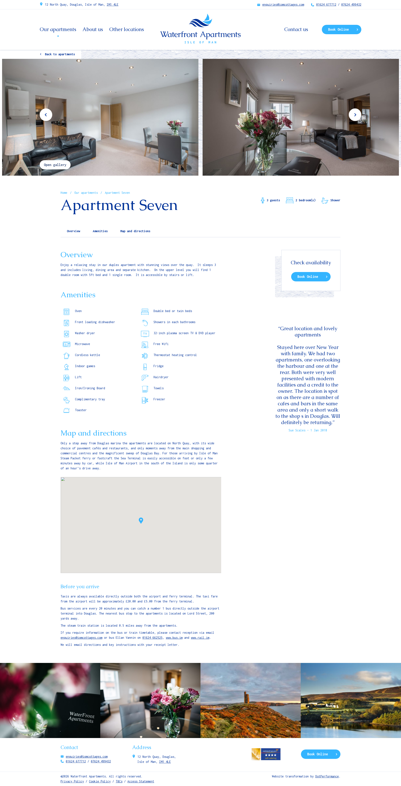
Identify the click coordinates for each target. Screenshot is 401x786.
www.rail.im (200, 637)
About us (92, 29)
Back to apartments (60, 54)
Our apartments (58, 29)
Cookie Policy (100, 781)
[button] (141, 520)
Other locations (126, 29)
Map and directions (135, 231)
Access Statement (140, 781)
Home (64, 192)
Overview (73, 231)
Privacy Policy (72, 781)
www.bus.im (174, 637)
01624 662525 (152, 637)
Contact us (296, 29)
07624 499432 (351, 4)
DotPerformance (327, 776)
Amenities (100, 231)
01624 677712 (326, 4)
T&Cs (119, 781)
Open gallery (55, 165)
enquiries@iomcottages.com (283, 4)
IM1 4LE (112, 4)
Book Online (338, 29)
